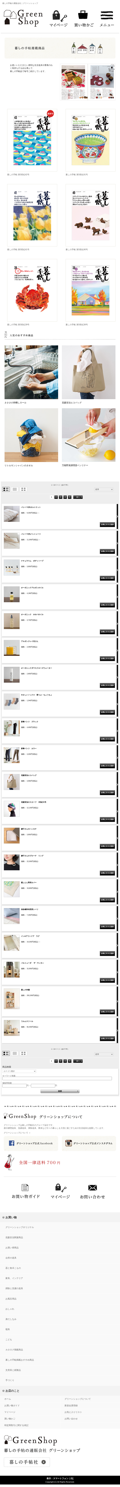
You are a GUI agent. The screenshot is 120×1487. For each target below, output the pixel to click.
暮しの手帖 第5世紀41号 (77, 174)
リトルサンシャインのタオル (19, 465)
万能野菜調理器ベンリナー (75, 465)
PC (72, 1478)
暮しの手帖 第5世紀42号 (18, 174)
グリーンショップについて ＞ (17, 1133)
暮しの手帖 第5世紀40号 (77, 249)
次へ (78, 497)
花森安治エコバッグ (72, 402)
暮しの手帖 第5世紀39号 (18, 324)
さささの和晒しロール (15, 402)
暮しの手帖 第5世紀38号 (77, 324)
